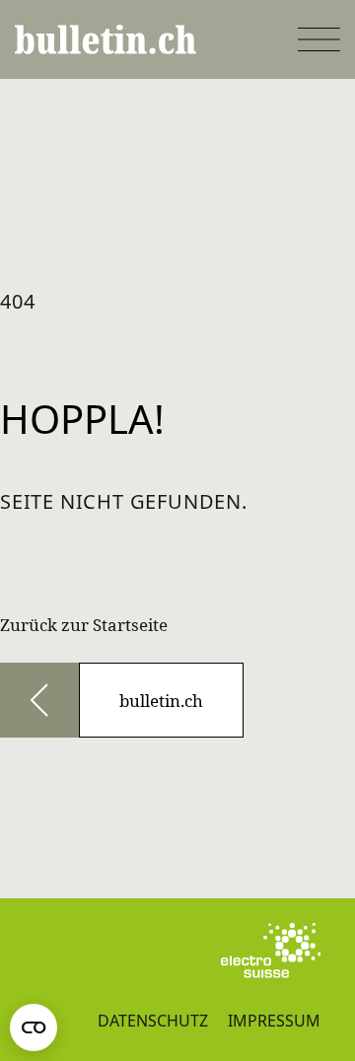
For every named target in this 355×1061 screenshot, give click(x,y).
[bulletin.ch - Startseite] (105, 39)
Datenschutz (153, 1020)
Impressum (274, 1020)
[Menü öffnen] (319, 39)
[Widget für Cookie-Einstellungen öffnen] (33, 1027)
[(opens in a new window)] (270, 950)
